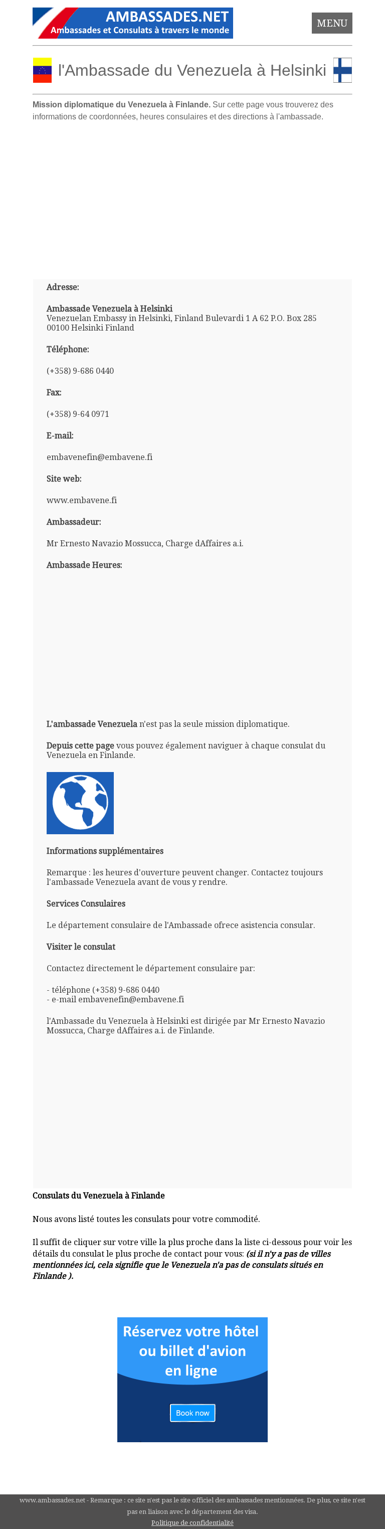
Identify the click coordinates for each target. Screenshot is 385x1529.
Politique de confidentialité (192, 1522)
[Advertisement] (192, 196)
